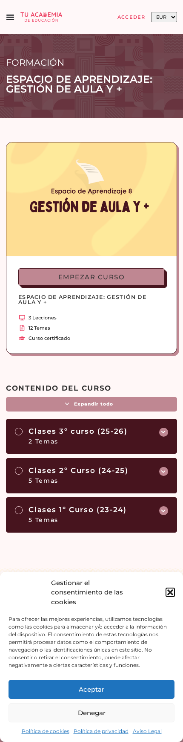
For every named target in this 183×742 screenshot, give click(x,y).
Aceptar (91, 689)
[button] (170, 592)
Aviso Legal (147, 731)
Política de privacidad (101, 731)
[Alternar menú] (10, 17)
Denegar (92, 713)
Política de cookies (45, 731)
